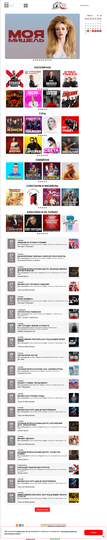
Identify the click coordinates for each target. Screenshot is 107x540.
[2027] (101, 15)
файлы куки (21, 531)
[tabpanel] (42, 36)
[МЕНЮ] (6, 5)
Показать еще (42, 510)
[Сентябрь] (98, 15)
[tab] (33, 60)
